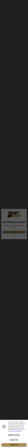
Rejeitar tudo (14, 440)
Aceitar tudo (14, 445)
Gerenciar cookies (14, 435)
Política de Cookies (16, 431)
